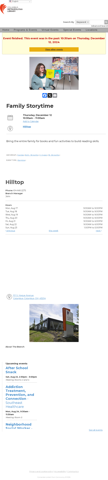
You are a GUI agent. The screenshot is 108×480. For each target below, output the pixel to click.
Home (5, 30)
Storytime (21, 160)
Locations (91, 30)
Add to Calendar (31, 121)
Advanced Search (99, 26)
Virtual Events (50, 30)
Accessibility (60, 471)
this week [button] (53, 230)
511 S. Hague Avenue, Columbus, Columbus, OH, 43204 (29, 297)
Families (20, 155)
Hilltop (27, 126)
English (15, 1)
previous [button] (10, 230)
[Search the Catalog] (106, 22)
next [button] (98, 230)
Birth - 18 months (31, 155)
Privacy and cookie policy (41, 471)
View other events (54, 49)
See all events (96, 430)
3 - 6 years (43, 155)
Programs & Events (25, 30)
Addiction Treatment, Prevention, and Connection (20, 397)
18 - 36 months (53, 155)
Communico (73, 471)
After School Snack (17, 370)
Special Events (72, 30)
